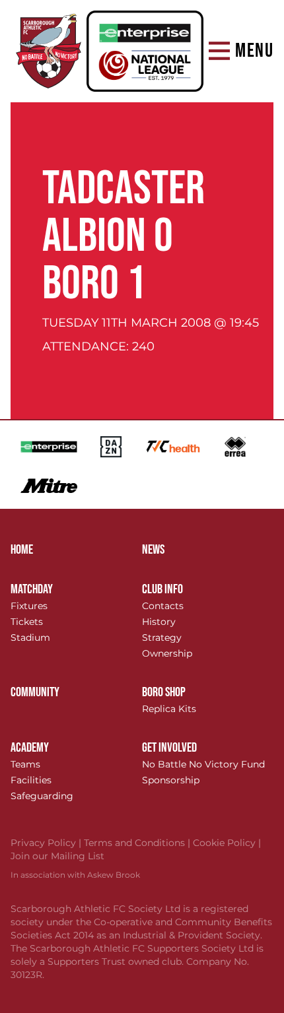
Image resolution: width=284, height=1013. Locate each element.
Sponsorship (170, 780)
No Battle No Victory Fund (203, 764)
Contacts (163, 606)
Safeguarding (42, 796)
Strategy (162, 637)
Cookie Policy (227, 843)
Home (22, 550)
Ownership (167, 653)
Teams (25, 764)
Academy (30, 748)
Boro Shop (164, 692)
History (159, 622)
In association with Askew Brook (75, 875)
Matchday (32, 589)
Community (35, 692)
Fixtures (29, 606)
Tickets (27, 622)
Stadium (30, 637)
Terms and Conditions (138, 843)
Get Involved (169, 748)
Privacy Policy (47, 843)
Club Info (162, 589)
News (153, 550)
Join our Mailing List (57, 856)
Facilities (31, 780)
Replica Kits (169, 709)
